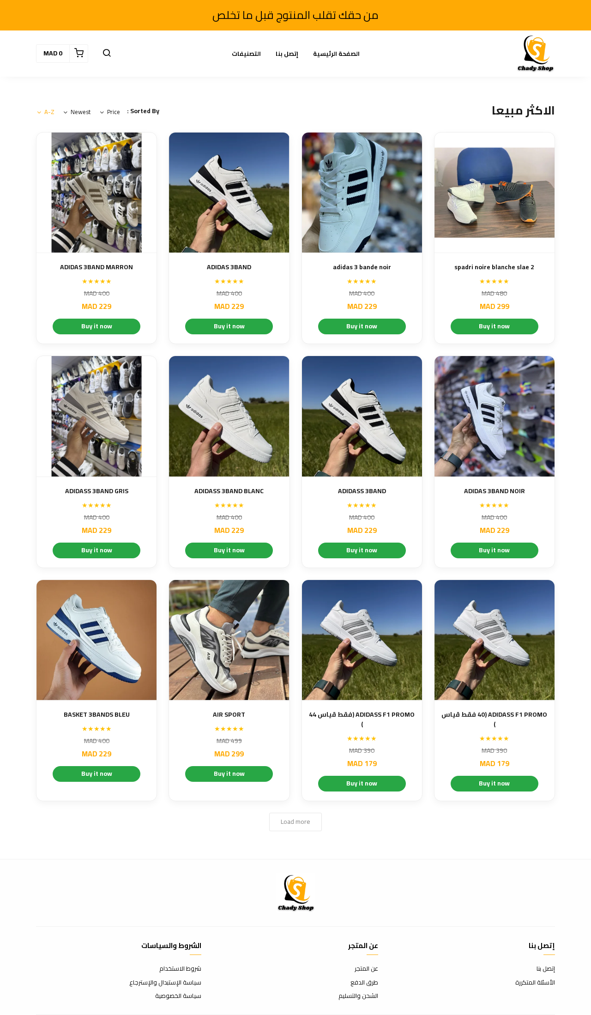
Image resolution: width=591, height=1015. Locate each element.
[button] (106, 53)
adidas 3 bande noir (362, 267)
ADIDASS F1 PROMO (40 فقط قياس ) (494, 719)
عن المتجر (366, 968)
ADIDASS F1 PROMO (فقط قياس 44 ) (362, 719)
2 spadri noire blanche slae (494, 267)
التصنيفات (246, 53)
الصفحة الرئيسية (336, 53)
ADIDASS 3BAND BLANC (229, 491)
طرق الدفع (364, 982)
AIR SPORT (229, 714)
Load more (295, 822)
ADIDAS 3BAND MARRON (96, 267)
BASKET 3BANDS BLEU (97, 714)
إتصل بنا (287, 53)
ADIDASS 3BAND (362, 491)
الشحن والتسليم (358, 996)
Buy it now (494, 326)
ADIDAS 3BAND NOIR (494, 491)
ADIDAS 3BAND (229, 267)
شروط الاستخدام (180, 968)
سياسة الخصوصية (178, 996)
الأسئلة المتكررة (535, 982)
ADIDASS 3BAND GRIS (96, 491)
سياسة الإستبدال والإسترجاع (165, 982)
